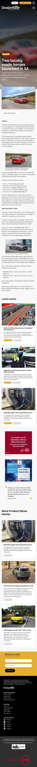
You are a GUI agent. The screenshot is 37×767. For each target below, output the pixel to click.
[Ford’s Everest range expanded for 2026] (18, 572)
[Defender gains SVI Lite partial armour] (18, 399)
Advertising (7, 709)
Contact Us (6, 706)
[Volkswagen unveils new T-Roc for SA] (18, 616)
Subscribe (10, 670)
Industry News (8, 340)
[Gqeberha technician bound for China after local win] (18, 357)
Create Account (25, 3)
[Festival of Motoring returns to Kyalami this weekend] (18, 314)
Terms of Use (7, 713)
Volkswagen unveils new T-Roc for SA (17, 630)
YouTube (8, 724)
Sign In (15, 3)
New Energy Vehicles (9, 700)
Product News (6, 54)
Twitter (8, 722)
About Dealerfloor (8, 708)
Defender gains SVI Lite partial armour (18, 413)
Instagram (9, 728)
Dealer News (8, 382)
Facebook (8, 719)
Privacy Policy (7, 711)
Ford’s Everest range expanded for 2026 (18, 586)
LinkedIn (8, 726)
